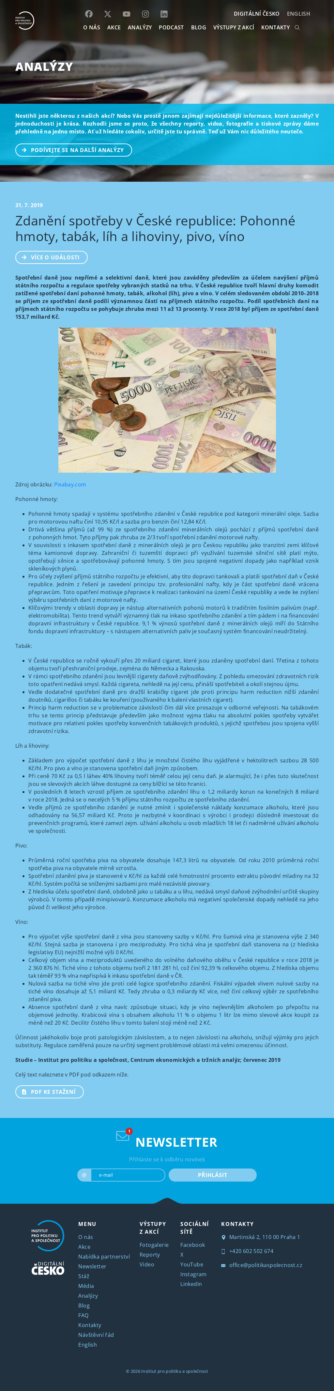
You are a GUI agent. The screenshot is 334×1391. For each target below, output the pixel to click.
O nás (85, 1237)
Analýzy (140, 27)
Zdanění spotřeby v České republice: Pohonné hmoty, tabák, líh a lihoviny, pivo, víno (155, 228)
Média (86, 1286)
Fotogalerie (154, 1244)
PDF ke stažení (53, 1091)
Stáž (83, 1276)
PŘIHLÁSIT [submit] (212, 1175)
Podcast (171, 27)
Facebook (192, 1244)
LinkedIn (191, 1284)
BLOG (198, 27)
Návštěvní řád (96, 1334)
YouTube (191, 1264)
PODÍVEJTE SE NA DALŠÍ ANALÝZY (77, 150)
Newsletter (92, 1266)
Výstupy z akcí (233, 27)
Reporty (150, 1254)
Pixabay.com (70, 484)
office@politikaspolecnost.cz (265, 1265)
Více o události (55, 257)
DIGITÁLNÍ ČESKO (257, 13)
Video (147, 1264)
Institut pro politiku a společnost (174, 1371)
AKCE (114, 27)
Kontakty (89, 1325)
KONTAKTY (275, 27)
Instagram (193, 1274)
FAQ (83, 1315)
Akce (84, 1246)
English (298, 13)
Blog (84, 1305)
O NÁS (91, 27)
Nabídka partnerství (104, 1256)
